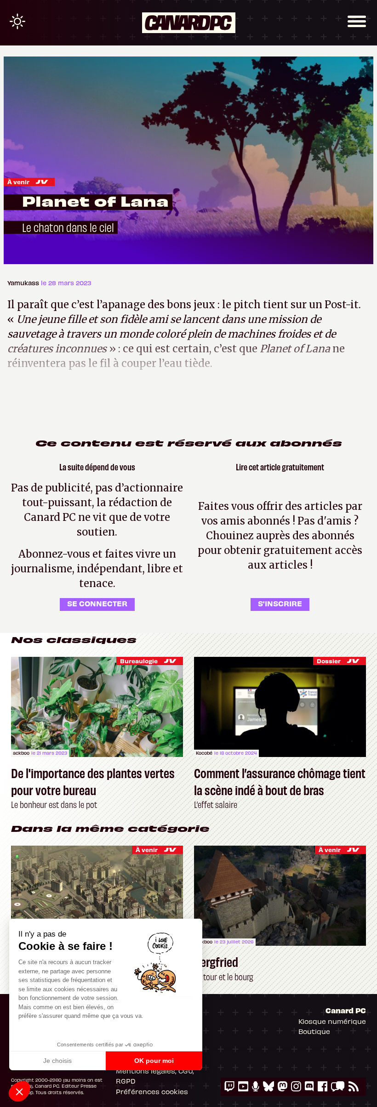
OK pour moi (154, 1060)
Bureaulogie (139, 661)
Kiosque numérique (332, 1021)
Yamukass (24, 283)
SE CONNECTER (97, 603)
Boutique (314, 1031)
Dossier (329, 661)
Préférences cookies (152, 1091)
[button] (19, 1091)
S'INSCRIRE (280, 603)
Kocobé (204, 753)
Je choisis (57, 1060)
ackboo (21, 753)
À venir (18, 182)
